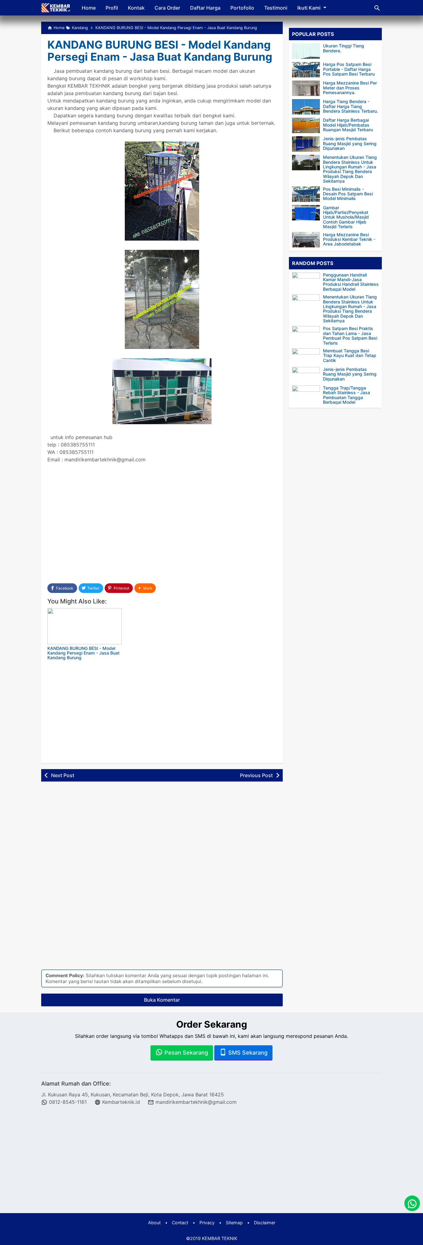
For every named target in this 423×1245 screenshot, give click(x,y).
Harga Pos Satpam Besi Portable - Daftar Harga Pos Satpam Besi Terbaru (349, 69)
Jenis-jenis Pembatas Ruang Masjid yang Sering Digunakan (350, 143)
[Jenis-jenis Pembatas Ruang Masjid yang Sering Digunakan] (306, 144)
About (154, 1222)
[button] (145, 588)
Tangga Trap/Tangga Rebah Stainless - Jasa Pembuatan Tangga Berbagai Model (346, 395)
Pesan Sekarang (185, 1053)
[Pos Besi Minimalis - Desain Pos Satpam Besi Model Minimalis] (306, 194)
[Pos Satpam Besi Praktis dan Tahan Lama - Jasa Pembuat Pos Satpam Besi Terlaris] (307, 334)
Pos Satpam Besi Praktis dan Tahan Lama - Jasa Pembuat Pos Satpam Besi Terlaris (350, 335)
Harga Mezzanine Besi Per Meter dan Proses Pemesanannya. (350, 88)
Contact (180, 1222)
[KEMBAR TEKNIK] (56, 7)
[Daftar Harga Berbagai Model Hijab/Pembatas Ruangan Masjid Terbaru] (306, 125)
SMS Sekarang (247, 1053)
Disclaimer (264, 1222)
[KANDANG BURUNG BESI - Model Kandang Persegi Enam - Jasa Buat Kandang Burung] (84, 626)
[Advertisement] (162, 527)
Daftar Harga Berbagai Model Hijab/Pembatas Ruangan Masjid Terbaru (348, 125)
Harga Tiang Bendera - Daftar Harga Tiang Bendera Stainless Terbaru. (350, 106)
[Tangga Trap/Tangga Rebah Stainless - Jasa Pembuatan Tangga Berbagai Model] (307, 393)
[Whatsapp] (412, 1203)
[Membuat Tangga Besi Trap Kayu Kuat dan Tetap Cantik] (307, 356)
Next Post (62, 775)
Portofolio (242, 8)
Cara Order (167, 8)
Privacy (207, 1222)
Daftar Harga (205, 8)
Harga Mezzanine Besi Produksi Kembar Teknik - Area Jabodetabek (349, 239)
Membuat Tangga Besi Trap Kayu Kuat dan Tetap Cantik (349, 355)
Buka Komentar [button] (162, 1000)
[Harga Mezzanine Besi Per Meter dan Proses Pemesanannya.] (306, 88)
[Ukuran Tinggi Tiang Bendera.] (306, 51)
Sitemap (234, 1222)
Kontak (136, 8)
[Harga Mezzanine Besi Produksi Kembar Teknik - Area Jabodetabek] (306, 239)
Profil (112, 8)
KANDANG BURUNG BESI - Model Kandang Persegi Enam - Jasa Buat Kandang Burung (159, 50)
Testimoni (275, 8)
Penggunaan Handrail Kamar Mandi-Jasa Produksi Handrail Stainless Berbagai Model (351, 281)
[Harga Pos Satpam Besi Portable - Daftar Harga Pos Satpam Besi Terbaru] (306, 69)
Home (89, 8)
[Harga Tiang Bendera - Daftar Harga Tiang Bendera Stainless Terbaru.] (306, 107)
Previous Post (256, 775)
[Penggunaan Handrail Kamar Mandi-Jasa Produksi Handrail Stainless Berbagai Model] (307, 280)
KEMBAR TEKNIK (219, 1238)
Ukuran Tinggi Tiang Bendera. (343, 48)
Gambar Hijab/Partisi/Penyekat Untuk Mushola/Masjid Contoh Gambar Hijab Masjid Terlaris (346, 217)
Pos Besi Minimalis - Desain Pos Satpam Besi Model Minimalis (348, 193)
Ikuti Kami (309, 8)
